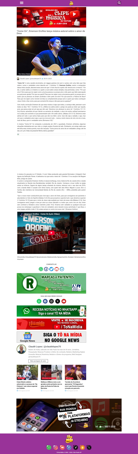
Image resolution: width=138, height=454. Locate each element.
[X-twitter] (57, 301)
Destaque (21, 378)
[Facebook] (45, 301)
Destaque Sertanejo (49, 378)
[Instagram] (51, 301)
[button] (21, 3)
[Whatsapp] (39, 301)
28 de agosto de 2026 (24, 390)
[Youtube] (63, 301)
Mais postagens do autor (38, 361)
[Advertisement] (105, 22)
